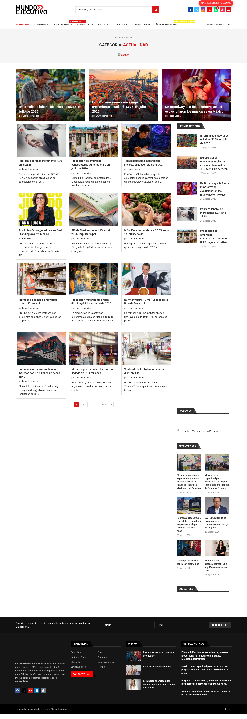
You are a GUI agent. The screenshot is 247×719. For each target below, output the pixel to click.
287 (104, 404)
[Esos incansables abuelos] (133, 670)
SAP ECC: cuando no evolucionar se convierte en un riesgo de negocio (216, 523)
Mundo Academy (168, 23)
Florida (101, 667)
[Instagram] (203, 9)
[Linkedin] (36, 690)
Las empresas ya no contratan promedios (188, 562)
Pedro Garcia (175, 116)
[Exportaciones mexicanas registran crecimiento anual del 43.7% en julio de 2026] (123, 95)
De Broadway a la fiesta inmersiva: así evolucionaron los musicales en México (214, 189)
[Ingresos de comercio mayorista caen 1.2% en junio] (41, 279)
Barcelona (102, 657)
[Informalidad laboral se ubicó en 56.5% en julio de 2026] (50, 95)
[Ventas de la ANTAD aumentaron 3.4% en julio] (146, 348)
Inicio (117, 37)
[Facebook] (190, 9)
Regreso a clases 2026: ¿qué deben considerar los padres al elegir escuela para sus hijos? (189, 524)
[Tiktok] (222, 9)
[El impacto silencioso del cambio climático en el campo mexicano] (133, 684)
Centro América (105, 662)
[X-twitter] (24, 690)
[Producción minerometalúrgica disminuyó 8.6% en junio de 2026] (93, 279)
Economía (40, 24)
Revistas (122, 24)
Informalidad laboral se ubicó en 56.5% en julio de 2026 (214, 139)
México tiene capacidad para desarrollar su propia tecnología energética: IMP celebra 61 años (217, 482)
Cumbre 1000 (84, 24)
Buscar (155, 9)
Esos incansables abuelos (157, 666)
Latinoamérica (78, 667)
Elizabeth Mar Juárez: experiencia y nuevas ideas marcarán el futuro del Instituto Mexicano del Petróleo (189, 482)
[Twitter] (196, 9)
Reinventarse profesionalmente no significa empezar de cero (216, 565)
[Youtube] (209, 9)
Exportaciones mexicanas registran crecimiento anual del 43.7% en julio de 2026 (121, 106)
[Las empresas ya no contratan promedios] (189, 548)
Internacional (62, 23)
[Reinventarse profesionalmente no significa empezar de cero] (217, 548)
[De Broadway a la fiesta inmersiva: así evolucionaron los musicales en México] (196, 95)
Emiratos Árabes (79, 657)
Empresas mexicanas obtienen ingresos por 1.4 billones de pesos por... (39, 373)
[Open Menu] (228, 9)
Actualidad (22, 24)
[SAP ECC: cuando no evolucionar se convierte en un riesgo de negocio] (217, 505)
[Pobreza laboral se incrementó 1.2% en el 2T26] (41, 140)
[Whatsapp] (216, 9)
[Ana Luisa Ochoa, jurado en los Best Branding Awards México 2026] (41, 209)
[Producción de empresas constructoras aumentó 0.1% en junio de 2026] (93, 140)
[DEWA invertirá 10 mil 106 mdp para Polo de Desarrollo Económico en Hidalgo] (146, 279)
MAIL (89, 674)
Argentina (76, 652)
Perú (99, 652)
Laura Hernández (31, 116)
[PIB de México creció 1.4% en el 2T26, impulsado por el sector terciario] (93, 209)
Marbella (75, 662)
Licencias (103, 24)
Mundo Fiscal (142, 24)
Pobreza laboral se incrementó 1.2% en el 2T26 (213, 212)
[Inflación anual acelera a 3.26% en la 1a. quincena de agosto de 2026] (146, 209)
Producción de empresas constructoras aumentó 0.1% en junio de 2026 (90, 164)
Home (228, 709)
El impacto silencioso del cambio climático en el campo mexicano (159, 684)
